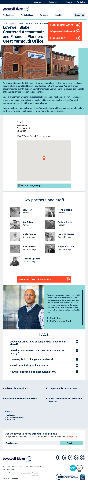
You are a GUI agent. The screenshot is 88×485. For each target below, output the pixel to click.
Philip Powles (29, 246)
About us (37, 2)
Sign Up (70, 443)
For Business (8, 15)
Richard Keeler (65, 222)
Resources (53, 2)
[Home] (16, 8)
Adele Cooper (29, 234)
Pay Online (81, 2)
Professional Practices (15, 417)
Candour (14, 478)
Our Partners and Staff (60, 321)
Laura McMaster (66, 234)
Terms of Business (23, 473)
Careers (68, 2)
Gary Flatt (27, 210)
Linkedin (64, 457)
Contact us (12, 23)
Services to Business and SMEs (21, 398)
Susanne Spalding (31, 258)
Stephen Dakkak (66, 246)
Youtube (76, 457)
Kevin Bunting (65, 210)
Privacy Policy (71, 437)
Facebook (58, 457)
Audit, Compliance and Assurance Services (65, 400)
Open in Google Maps (31, 185)
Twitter (70, 457)
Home (5, 23)
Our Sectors (55, 318)
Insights (58, 15)
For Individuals (27, 15)
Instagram (82, 457)
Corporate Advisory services (62, 388)
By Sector (44, 15)
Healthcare (11, 420)
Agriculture (11, 415)
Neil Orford (27, 222)
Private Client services (16, 388)
